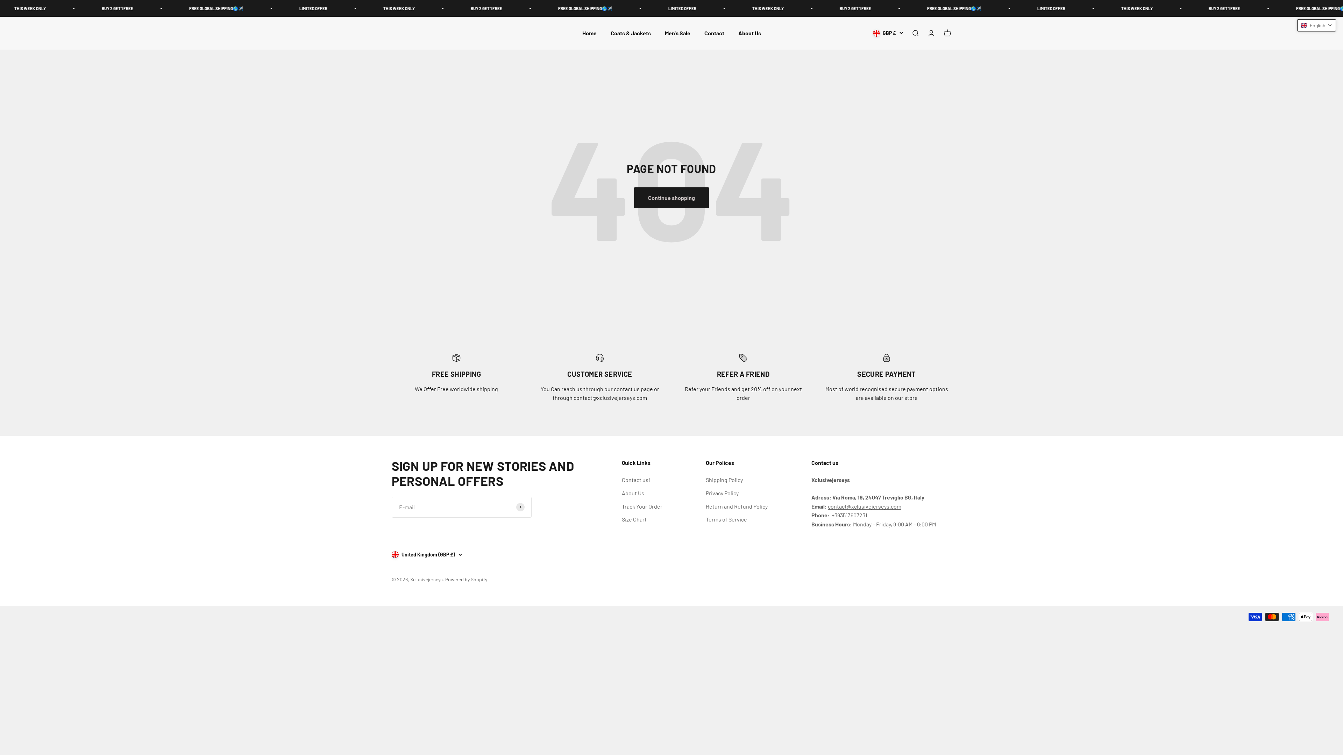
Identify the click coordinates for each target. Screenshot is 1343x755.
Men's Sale (677, 33)
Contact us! (636, 479)
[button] (1317, 25)
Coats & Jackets (631, 33)
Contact (714, 33)
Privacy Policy (722, 493)
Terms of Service (726, 519)
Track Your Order (642, 506)
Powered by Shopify (466, 579)
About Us (749, 33)
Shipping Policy (724, 479)
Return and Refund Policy (737, 506)
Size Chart (634, 519)
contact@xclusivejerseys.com (864, 506)
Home (589, 33)
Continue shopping (671, 197)
